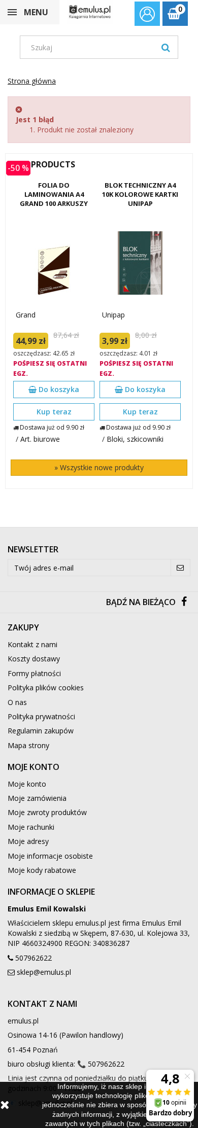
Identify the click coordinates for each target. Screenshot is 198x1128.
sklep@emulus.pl (44, 972)
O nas (17, 702)
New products (43, 164)
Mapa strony (28, 745)
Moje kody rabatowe (42, 870)
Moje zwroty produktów (47, 812)
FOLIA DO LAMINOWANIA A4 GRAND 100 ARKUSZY (54, 194)
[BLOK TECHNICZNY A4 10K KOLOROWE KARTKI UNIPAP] (140, 263)
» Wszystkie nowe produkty (99, 467)
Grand (26, 315)
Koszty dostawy (34, 658)
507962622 (33, 958)
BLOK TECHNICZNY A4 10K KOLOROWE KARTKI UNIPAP (140, 194)
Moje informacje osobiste (50, 856)
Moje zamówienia (37, 798)
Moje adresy (28, 841)
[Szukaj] (165, 47)
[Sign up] (180, 567)
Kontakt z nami (32, 644)
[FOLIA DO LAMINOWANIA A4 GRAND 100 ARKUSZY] (53, 263)
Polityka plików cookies (46, 687)
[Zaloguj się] (147, 15)
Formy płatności (34, 673)
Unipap (113, 315)
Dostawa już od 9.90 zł (52, 427)
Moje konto (27, 784)
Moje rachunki (31, 827)
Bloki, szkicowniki (135, 439)
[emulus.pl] (90, 12)
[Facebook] (184, 602)
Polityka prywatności (41, 716)
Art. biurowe (40, 439)
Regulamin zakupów (41, 730)
